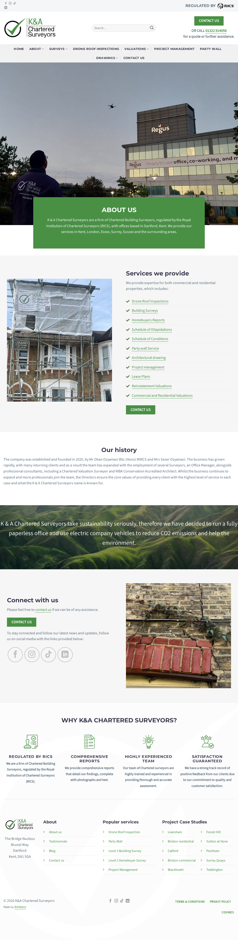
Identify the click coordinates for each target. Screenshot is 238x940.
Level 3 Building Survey (125, 850)
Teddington (214, 869)
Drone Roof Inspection (124, 832)
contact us (43, 609)
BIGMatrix (20, 907)
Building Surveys (145, 310)
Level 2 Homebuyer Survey (127, 860)
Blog (52, 850)
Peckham (212, 850)
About (35, 49)
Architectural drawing (149, 357)
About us (55, 832)
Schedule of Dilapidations (152, 329)
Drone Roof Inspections (96, 49)
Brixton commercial (182, 860)
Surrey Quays (215, 860)
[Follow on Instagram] (10, 3)
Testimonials (58, 841)
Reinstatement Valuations (152, 386)
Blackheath (176, 869)
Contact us (56, 860)
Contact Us (134, 58)
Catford (173, 850)
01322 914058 (216, 30)
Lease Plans (141, 376)
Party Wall (211, 49)
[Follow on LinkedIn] (5, 8)
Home (19, 49)
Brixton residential (181, 841)
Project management (148, 367)
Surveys (57, 49)
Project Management (174, 49)
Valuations (135, 49)
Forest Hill (213, 832)
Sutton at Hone (217, 841)
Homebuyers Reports (148, 320)
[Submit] (152, 28)
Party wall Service (145, 348)
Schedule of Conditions (150, 338)
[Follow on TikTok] (14, 3)
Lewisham (175, 832)
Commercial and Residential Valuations (162, 395)
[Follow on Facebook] (5, 3)
